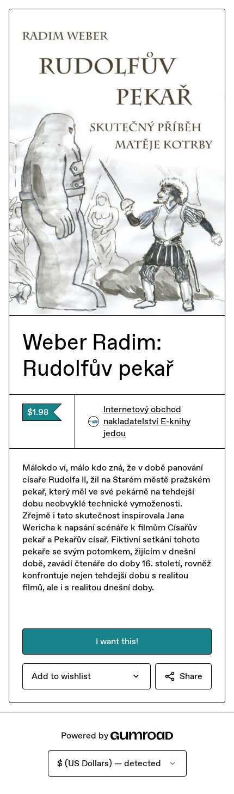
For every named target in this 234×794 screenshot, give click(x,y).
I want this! (117, 641)
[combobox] (86, 676)
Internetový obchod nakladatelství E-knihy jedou (146, 421)
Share (191, 676)
